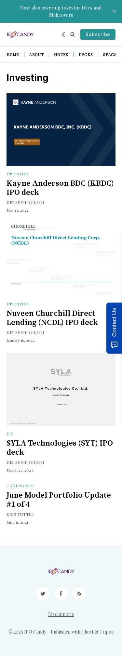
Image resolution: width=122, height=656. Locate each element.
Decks (86, 54)
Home (13, 54)
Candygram (20, 485)
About (36, 54)
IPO (10, 433)
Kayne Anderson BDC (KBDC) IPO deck (60, 188)
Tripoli (107, 632)
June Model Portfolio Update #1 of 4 (59, 499)
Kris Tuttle (20, 514)
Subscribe (98, 34)
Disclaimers (61, 614)
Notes (61, 54)
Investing (18, 173)
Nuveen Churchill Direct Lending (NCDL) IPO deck (52, 318)
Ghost (87, 632)
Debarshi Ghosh (25, 202)
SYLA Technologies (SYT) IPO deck (60, 447)
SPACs (110, 54)
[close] (114, 11)
